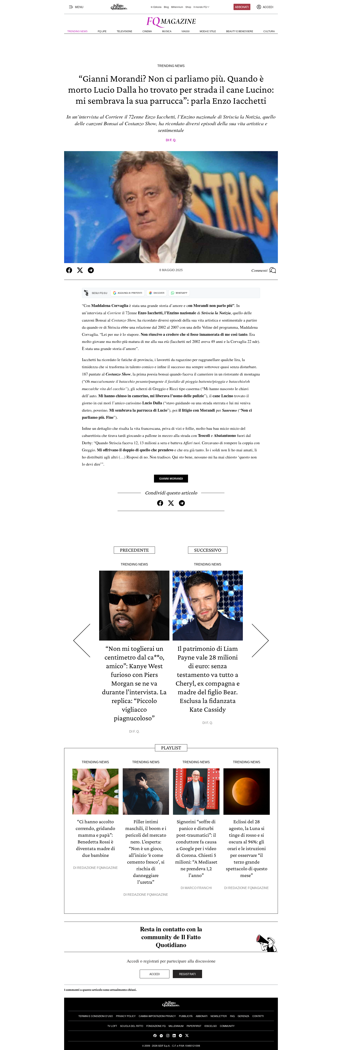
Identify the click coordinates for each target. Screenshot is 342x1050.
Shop (188, 7)
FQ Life (102, 31)
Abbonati (242, 7)
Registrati (187, 974)
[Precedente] (81, 641)
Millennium (177, 7)
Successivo (207, 550)
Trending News (77, 31)
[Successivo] (260, 641)
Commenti (259, 270)
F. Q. (173, 140)
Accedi (154, 974)
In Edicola (156, 7)
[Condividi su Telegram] (91, 270)
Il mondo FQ (200, 6)
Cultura (269, 31)
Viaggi (185, 31)
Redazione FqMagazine (97, 867)
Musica (166, 31)
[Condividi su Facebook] (69, 270)
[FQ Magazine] (171, 21)
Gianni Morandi (171, 478)
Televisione (124, 31)
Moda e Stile (208, 31)
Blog (166, 7)
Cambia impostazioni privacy (157, 1016)
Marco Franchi (198, 888)
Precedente (134, 550)
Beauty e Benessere (239, 31)
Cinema (147, 31)
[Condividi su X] (80, 270)
